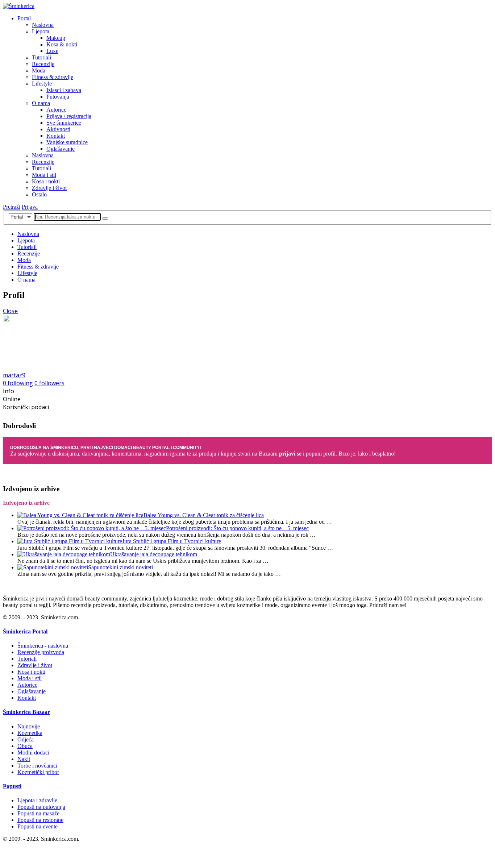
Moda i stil (44, 175)
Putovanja (57, 96)
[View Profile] (30, 367)
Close (10, 311)
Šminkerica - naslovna (42, 646)
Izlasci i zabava (63, 90)
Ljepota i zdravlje (37, 800)
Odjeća (25, 739)
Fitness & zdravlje (52, 77)
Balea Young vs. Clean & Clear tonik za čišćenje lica (203, 515)
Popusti (12, 786)
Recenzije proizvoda (40, 652)
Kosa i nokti (46, 181)
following (18, 383)
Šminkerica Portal (25, 631)
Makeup (55, 38)
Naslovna (43, 25)
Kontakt (55, 136)
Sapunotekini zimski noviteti (120, 567)
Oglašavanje (60, 149)
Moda (38, 70)
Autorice (56, 110)
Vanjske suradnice (67, 142)
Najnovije (28, 726)
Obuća (25, 746)
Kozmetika (29, 733)
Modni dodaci (33, 752)
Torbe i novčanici (37, 765)
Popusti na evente (37, 826)
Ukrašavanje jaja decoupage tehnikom (153, 554)
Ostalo (39, 194)
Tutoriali (41, 57)
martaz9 (14, 375)
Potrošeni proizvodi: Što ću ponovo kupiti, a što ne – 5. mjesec (237, 528)
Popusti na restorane (40, 820)
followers (49, 383)
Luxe (52, 51)
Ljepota (40, 31)
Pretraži (11, 207)
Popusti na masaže (38, 813)
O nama (41, 103)
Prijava (30, 207)
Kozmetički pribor (38, 772)
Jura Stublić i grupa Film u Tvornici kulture (171, 541)
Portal (24, 18)
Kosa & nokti (61, 44)
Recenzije (43, 64)
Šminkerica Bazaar (26, 712)
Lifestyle (42, 83)
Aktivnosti (58, 129)
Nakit (23, 759)
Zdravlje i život (49, 188)
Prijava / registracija (68, 116)
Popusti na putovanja (41, 807)
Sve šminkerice (63, 123)
